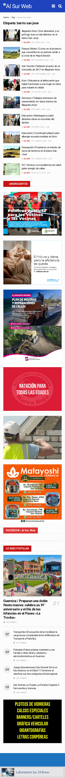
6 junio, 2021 (39, 42)
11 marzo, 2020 (40, 141)
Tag (13, 17)
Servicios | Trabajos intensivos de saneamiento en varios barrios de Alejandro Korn (39, 101)
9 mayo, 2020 (38, 127)
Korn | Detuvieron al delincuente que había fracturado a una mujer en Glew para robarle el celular (41, 84)
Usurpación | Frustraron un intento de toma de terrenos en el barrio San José (41, 151)
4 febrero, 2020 (40, 159)
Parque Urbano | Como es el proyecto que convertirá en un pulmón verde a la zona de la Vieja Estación (41, 52)
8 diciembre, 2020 (40, 60)
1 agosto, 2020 (39, 92)
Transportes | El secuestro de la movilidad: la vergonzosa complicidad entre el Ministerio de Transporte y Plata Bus (36, 635)
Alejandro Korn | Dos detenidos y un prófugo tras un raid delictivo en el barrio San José (40, 35)
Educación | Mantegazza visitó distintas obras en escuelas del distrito (38, 119)
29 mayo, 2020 (39, 109)
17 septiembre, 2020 (41, 74)
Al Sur (27, 42)
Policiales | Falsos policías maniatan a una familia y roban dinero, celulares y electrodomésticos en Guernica (34, 653)
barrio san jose (24, 17)
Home (6, 17)
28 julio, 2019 (39, 173)
